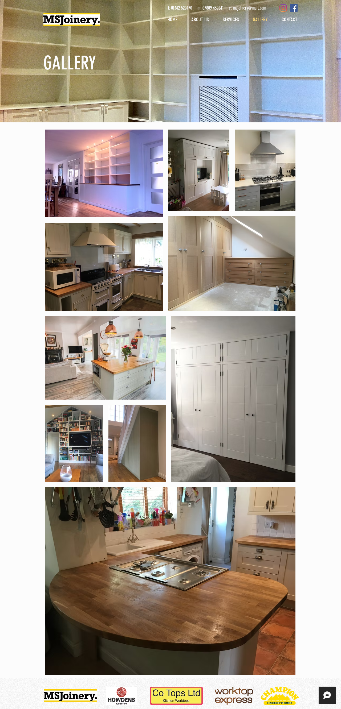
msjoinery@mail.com (249, 8)
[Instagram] (283, 8)
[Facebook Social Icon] (294, 8)
